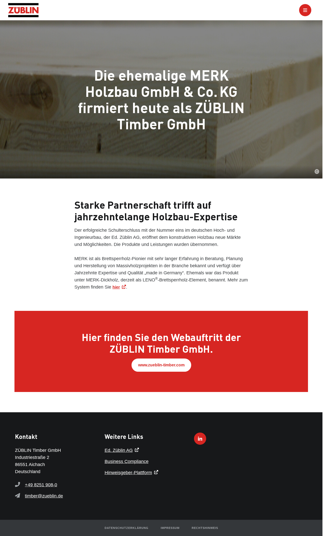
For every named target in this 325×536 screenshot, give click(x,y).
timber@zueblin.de (44, 495)
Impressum (170, 527)
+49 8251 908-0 (41, 484)
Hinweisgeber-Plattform (128, 472)
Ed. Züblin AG (119, 450)
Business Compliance (127, 461)
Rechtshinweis (205, 527)
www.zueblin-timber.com (161, 365)
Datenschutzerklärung (127, 527)
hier (116, 287)
